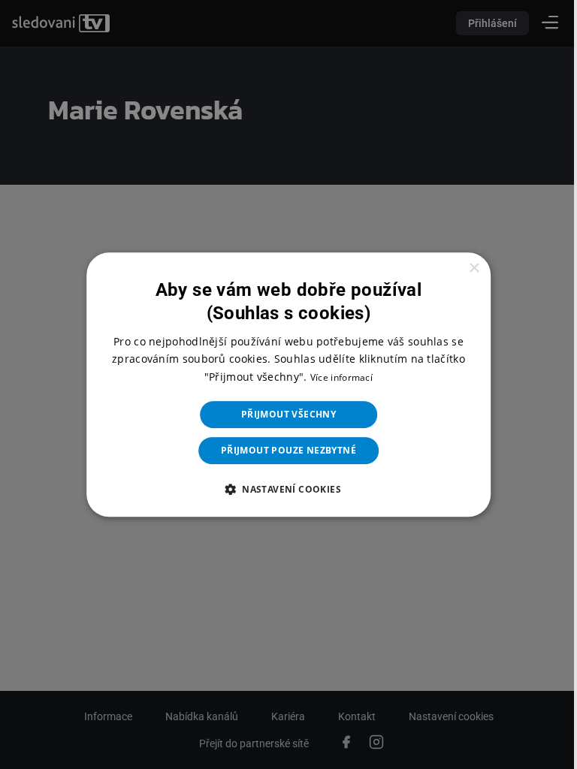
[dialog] (283, 384)
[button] (282, 489)
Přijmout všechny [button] (282, 414)
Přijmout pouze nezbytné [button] (282, 450)
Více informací (335, 377)
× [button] (464, 268)
